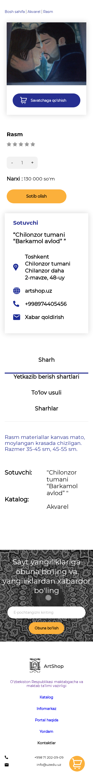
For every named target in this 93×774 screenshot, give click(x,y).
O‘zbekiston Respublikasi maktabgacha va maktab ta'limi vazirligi (46, 684)
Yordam (46, 731)
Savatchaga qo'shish (48, 100)
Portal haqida (46, 720)
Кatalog (46, 697)
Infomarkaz (46, 708)
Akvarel (34, 12)
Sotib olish (36, 196)
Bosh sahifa (15, 12)
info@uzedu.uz (49, 765)
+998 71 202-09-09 (48, 757)
